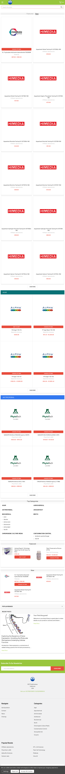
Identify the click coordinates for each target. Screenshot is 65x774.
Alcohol (6, 519)
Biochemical (6, 514)
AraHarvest (38, 510)
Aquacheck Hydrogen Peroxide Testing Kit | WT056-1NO (48, 229)
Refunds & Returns (40, 765)
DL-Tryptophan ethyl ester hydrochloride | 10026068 (16, 52)
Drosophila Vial (38, 732)
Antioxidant (7, 527)
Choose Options (16, 49)
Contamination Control (42, 533)
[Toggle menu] (2, 2)
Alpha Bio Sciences (7, 753)
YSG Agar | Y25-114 (16, 330)
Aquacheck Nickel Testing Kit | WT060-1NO (16, 96)
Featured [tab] (30, 14)
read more (5, 650)
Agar (5, 292)
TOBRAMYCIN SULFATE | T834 (16, 481)
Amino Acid (7, 522)
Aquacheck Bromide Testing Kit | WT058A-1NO (16, 141)
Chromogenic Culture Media (12, 533)
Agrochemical (39, 505)
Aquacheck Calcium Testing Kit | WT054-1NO (48, 274)
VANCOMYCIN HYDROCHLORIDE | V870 (48, 435)
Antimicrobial (8, 397)
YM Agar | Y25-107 (16, 376)
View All (35, 756)
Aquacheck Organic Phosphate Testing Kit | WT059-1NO (48, 96)
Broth (36, 514)
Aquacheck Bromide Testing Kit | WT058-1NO (48, 141)
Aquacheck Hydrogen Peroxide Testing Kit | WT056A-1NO (16, 229)
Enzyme (36, 735)
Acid (5, 517)
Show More (33, 286)
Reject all (15, 771)
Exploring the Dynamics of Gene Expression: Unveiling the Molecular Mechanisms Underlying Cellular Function (15, 639)
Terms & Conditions (8, 765)
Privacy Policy (56, 765)
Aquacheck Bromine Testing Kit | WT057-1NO (48, 185)
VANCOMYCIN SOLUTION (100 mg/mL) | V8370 (16, 435)
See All (5, 529)
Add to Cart (16, 327)
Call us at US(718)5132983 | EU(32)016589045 (32, 691)
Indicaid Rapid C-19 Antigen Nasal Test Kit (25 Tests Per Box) (22, 549)
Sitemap (4, 716)
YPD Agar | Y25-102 (48, 376)
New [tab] (37, 14)
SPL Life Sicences (38, 747)
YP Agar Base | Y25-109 (48, 330)
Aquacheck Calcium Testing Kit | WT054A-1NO (16, 274)
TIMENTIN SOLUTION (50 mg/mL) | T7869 (48, 481)
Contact (4, 710)
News (3, 713)
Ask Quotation (6, 707)
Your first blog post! (41, 615)
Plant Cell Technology (39, 750)
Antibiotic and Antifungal (42, 536)
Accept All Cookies (27, 771)
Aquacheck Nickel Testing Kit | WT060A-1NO (48, 49)
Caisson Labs (5, 756)
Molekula (35, 753)
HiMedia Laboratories (8, 747)
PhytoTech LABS (6, 750)
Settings (6, 771)
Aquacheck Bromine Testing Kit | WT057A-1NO (16, 185)
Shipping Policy (24, 765)
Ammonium (7, 524)
